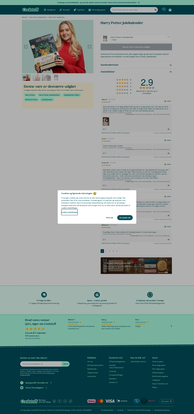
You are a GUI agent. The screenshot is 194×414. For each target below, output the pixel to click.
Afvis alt (109, 217)
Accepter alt (124, 217)
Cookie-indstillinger (69, 212)
